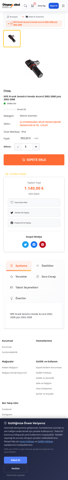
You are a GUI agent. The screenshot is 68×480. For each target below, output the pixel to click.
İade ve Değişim (43, 383)
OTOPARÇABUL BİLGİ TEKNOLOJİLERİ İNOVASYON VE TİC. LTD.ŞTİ (40, 123)
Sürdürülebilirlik (9, 352)
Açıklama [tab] (21, 265)
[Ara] (25, 6)
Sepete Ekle (36, 159)
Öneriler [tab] (21, 298)
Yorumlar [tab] (21, 276)
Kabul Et (15, 460)
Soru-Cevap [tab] (49, 276)
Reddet (16, 468)
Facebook (7, 409)
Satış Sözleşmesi (44, 388)
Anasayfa (13, 16)
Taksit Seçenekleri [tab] (27, 287)
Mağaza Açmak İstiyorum (14, 372)
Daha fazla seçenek (16, 475)
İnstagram (7, 414)
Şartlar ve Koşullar (45, 393)
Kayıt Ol (53, 5)
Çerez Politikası (27, 441)
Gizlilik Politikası (43, 372)
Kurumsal (6, 346)
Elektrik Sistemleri (36, 16)
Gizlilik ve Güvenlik (45, 377)
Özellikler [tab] (48, 265)
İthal (7, 91)
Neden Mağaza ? (10, 367)
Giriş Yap (42, 5)
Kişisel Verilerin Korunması (49, 367)
